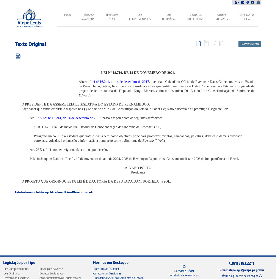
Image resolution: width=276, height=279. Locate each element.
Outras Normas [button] (220, 17)
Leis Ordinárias (169, 17)
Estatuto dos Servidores (107, 273)
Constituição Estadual (106, 269)
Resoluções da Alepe (51, 269)
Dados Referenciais (250, 44)
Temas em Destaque (112, 17)
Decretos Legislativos (51, 273)
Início (67, 14)
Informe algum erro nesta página (240, 276)
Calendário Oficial (247, 17)
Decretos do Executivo (195, 17)
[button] (237, 2)
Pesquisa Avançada (88, 17)
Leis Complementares (140, 17)
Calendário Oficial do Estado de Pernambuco (184, 273)
